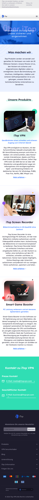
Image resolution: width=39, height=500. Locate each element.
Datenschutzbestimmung (10, 7)
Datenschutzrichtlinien (12, 488)
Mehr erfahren (19, 177)
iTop (19, 416)
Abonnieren (31, 429)
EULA (7, 490)
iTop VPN (4, 16)
